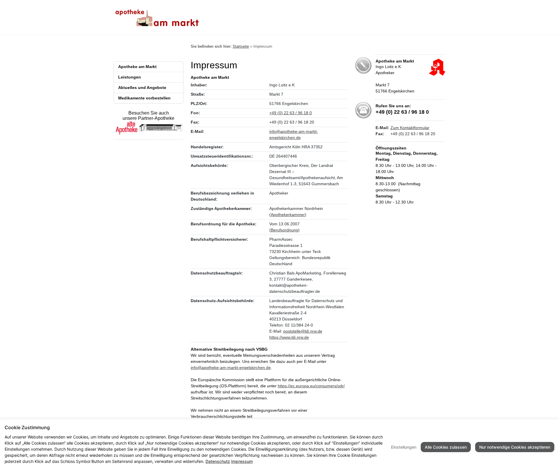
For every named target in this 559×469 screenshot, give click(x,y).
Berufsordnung (284, 230)
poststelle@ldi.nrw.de (302, 331)
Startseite (241, 46)
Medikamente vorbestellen (144, 98)
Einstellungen (403, 447)
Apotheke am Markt (137, 66)
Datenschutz (218, 461)
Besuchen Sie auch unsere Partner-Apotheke (148, 115)
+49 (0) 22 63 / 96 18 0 (290, 112)
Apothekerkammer (288, 214)
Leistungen (129, 77)
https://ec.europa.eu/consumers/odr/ (311, 386)
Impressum (242, 461)
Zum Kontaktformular (409, 127)
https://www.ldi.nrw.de (289, 337)
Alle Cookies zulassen (446, 447)
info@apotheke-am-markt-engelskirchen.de (231, 367)
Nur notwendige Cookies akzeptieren (514, 447)
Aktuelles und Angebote (142, 87)
